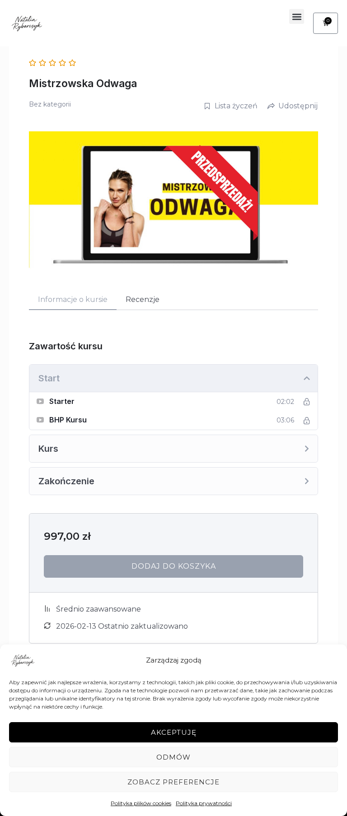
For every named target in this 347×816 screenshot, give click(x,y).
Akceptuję (174, 732)
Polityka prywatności (204, 803)
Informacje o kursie (73, 299)
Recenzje (142, 299)
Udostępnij (298, 106)
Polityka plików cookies (141, 803)
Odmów (173, 757)
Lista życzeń (236, 106)
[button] (296, 16)
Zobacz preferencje (173, 782)
